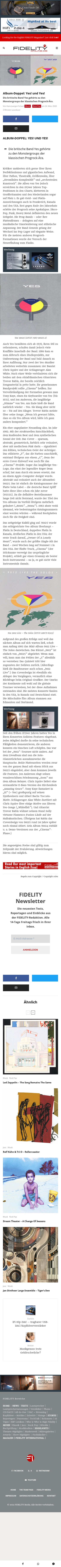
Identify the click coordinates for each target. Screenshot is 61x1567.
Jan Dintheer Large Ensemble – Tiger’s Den (26, 1290)
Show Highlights (21, 1435)
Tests (24, 1406)
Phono (47, 1409)
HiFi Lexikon (17, 1422)
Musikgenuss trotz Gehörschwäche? (30, 1349)
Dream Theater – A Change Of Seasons (24, 1221)
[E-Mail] (16, 128)
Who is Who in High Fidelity (40, 1422)
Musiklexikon (26, 1428)
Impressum (10, 1496)
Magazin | (9, 1438)
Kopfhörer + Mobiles (14, 1415)
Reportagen (9, 1418)
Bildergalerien (46, 1431)
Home (6, 1406)
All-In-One (20, 1412)
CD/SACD (8, 1412)
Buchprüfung (10, 1428)
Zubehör (31, 1415)
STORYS (52, 1415)
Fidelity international (30, 1438)
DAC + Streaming (37, 1412)
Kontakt (51, 1496)
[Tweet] (45, 119)
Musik (27, 106)
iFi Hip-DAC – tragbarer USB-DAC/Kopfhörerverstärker (30, 1322)
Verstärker (36, 1409)
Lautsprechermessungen (15, 1409)
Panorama (22, 1418)
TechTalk (35, 1418)
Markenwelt (31, 1431)
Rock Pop (36, 106)
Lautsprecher (37, 1406)
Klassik (15, 1425)
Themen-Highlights (13, 1431)
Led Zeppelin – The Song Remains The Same (27, 1082)
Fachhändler (39, 1435)
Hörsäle (44, 1425)
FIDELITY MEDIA (44, 1490)
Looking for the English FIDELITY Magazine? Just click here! (30, 37)
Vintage (41, 1415)
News (15, 1406)
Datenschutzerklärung (32, 1496)
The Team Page (26, 1490)
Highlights (42, 1428)
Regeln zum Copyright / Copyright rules (39, 876)
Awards (7, 1435)
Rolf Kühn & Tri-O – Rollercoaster (21, 1151)
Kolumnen (47, 1418)
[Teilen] (16, 119)
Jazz (4, 1147)
